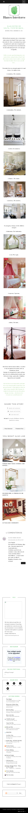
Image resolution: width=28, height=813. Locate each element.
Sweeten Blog (9, 709)
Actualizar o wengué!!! (11, 523)
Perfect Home (10, 746)
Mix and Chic (9, 727)
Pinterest (20, 685)
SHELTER (8, 732)
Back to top (21, 811)
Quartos (22, 418)
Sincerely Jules (10, 715)
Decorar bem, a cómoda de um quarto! (13, 494)
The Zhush (9, 699)
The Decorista (9, 775)
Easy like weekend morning (13, 772)
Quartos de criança (14, 420)
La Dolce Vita (9, 735)
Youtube (8, 690)
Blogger (19, 784)
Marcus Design (10, 755)
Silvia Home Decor (14, 537)
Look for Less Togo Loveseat (13, 724)
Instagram (14, 685)
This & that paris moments (12, 716)
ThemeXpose (13, 809)
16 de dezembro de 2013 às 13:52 (15, 540)
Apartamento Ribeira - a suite (13, 747)
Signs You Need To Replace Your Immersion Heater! (13, 729)
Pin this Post (15, 414)
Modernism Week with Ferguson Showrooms (11, 762)
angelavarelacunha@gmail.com (12, 635)
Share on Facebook (14, 408)
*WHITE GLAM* (10, 719)
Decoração (10, 418)
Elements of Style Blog (12, 704)
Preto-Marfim (9, 771)
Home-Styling (9, 750)
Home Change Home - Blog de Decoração (13, 766)
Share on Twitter (15, 411)
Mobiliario (16, 418)
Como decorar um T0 (11, 720)
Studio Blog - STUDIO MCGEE (14, 740)
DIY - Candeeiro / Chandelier (13, 768)
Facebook (8, 685)
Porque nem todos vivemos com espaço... (14, 464)
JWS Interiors (9, 760)
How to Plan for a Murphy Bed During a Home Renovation (13, 711)
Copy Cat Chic (10, 723)
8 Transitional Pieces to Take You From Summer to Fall (13, 701)
